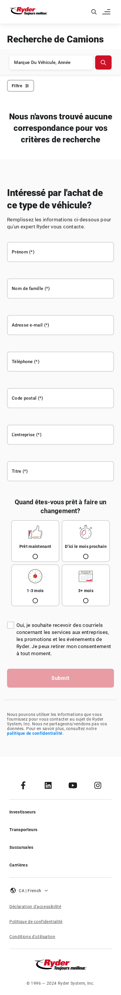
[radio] (35, 541)
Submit (60, 678)
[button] (107, 12)
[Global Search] (94, 11)
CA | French (30, 890)
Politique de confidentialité (36, 921)
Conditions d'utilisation (32, 936)
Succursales (21, 847)
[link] (23, 785)
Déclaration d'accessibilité (35, 906)
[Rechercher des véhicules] (103, 62)
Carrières (18, 865)
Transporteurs (23, 829)
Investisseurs (22, 812)
